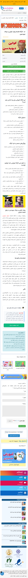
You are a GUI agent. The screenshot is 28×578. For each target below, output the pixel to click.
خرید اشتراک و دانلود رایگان (12, 71)
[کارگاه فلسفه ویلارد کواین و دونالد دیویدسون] (14, 46)
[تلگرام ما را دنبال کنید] (25, 478)
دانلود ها (21, 18)
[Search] (2, 13)
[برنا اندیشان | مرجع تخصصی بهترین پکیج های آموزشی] (7, 8)
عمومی (16, 18)
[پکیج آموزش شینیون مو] (20, 364)
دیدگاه (24, 404)
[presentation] (2, 366)
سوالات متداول (12, 576)
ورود (25, 576)
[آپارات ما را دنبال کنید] (25, 483)
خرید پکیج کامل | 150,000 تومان (14, 66)
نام (25, 391)
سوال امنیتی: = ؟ (19, 421)
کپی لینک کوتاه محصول (14, 435)
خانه (25, 18)
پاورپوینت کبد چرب (13, 441)
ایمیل (24, 397)
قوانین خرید (22, 576)
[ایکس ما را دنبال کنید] (25, 488)
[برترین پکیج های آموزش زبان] (14, 25)
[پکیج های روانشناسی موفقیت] (14, 376)
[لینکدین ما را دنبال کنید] (25, 493)
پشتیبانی (17, 576)
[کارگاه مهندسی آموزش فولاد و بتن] (8, 364)
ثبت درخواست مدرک (14, 325)
